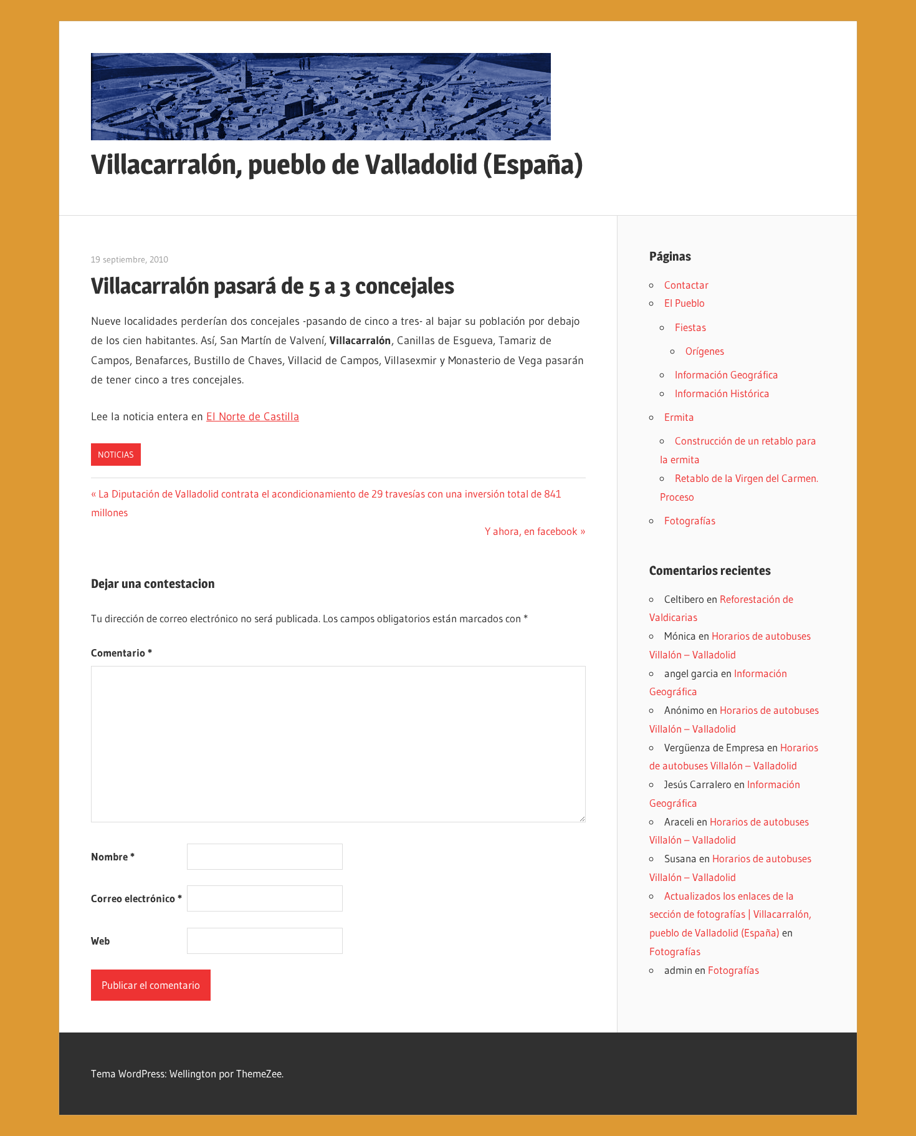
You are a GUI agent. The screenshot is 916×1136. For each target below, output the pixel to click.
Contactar (686, 284)
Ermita (679, 416)
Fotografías (689, 520)
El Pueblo (684, 302)
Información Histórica (722, 393)
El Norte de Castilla (252, 416)
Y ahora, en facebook (531, 530)
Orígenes (704, 350)
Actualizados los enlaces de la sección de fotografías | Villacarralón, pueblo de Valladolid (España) (730, 914)
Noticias (116, 454)
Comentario (121, 652)
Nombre (113, 856)
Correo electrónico (136, 898)
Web (100, 940)
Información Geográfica (726, 374)
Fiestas (690, 327)
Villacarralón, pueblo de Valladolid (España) (337, 164)
